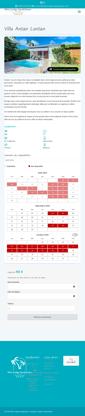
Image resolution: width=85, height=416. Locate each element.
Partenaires (48, 384)
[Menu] (79, 11)
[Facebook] (41, 2)
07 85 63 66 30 (23, 6)
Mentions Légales (51, 373)
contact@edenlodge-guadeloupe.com (51, 6)
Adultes (11, 303)
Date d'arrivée (13, 282)
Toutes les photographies (64, 69)
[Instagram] (44, 2)
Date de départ (14, 292)
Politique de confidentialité (50, 378)
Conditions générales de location (49, 366)
